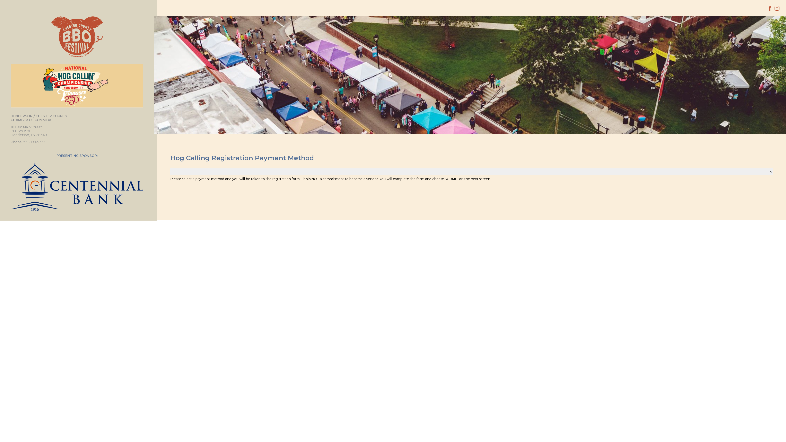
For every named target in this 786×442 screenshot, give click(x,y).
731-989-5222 (34, 142)
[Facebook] (770, 8)
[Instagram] (777, 8)
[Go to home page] (77, 36)
